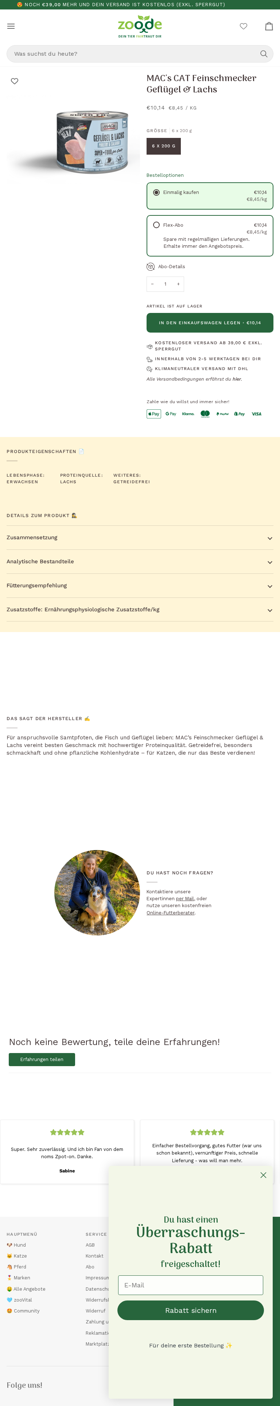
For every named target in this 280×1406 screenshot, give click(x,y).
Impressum (98, 1277)
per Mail (185, 898)
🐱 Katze (17, 1256)
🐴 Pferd (16, 1267)
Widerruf (95, 1311)
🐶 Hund (16, 1245)
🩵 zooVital (19, 1300)
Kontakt (95, 1256)
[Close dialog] (263, 1175)
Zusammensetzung (32, 537)
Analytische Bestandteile (40, 561)
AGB (90, 1245)
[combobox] (140, 54)
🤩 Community (23, 1311)
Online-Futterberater (170, 913)
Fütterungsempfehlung (37, 585)
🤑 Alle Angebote (26, 1289)
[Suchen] (264, 53)
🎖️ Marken (18, 1277)
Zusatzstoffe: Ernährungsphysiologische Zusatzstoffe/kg (83, 609)
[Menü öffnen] (17, 26)
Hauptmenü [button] (22, 1234)
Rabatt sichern (191, 1310)
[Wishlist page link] (243, 26)
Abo (90, 1267)
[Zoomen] (20, 192)
